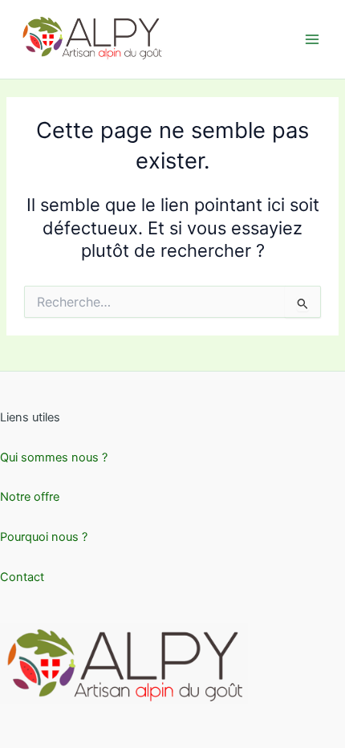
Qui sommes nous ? (54, 457)
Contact (22, 577)
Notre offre (29, 497)
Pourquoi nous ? (43, 537)
